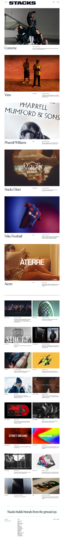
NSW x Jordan (20, 533)
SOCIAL (58, 2)
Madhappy (19, 531)
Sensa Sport (20, 534)
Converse (19, 521)
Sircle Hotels (20, 527)
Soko (18, 522)
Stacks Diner (20, 526)
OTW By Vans (20, 524)
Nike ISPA (19, 529)
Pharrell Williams (20, 523)
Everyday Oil (20, 530)
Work (19, 519)
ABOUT (53, 2)
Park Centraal (20, 535)
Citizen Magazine (20, 528)
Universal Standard (21, 532)
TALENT (5, 2)
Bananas (19, 525)
